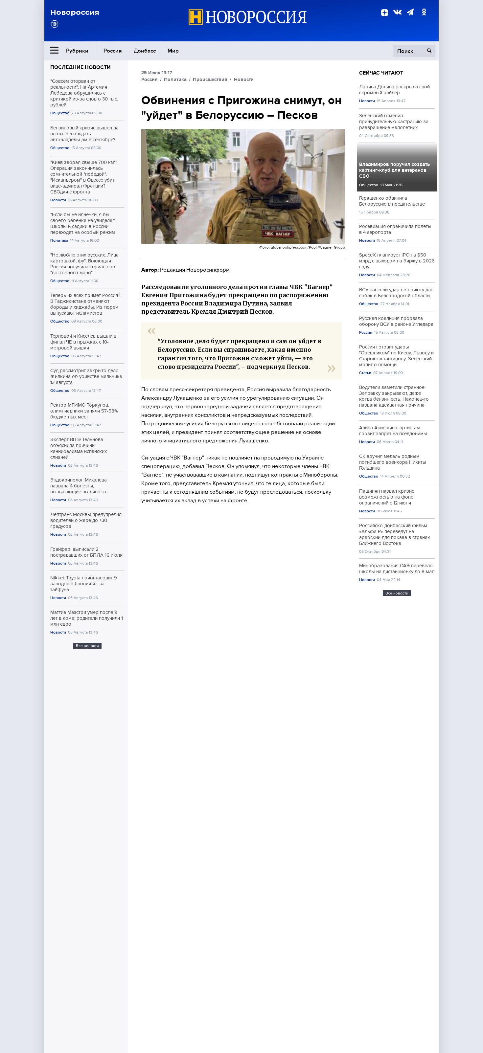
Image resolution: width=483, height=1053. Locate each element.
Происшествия (210, 79)
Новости (58, 200)
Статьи (365, 373)
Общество (59, 113)
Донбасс (145, 51)
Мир (173, 51)
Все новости (87, 645)
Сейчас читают (381, 73)
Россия (113, 51)
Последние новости (80, 67)
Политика (59, 240)
